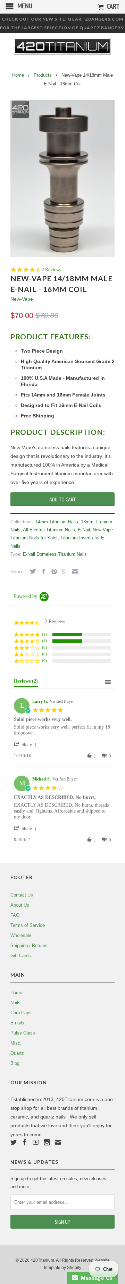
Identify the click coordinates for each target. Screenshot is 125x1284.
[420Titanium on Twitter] (13, 1142)
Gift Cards (20, 955)
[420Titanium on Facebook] (25, 1142)
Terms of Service (27, 925)
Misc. (16, 1043)
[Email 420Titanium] (58, 1142)
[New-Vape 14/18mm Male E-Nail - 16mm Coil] (62, 178)
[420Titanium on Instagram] (47, 1142)
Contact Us (21, 895)
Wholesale (20, 935)
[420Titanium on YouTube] (36, 1142)
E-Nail (84, 529)
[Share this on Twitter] (31, 571)
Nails (15, 1002)
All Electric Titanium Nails (49, 529)
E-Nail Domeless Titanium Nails (55, 554)
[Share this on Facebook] (42, 571)
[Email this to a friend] (73, 571)
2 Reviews (51, 269)
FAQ (14, 915)
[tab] (26, 682)
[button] (26, 744)
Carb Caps (21, 1012)
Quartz (17, 1053)
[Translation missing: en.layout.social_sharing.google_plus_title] (62, 571)
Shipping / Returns (29, 945)
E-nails (17, 1022)
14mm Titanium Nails (56, 521)
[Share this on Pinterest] (52, 571)
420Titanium (42, 1260)
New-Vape (21, 299)
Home (16, 992)
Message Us (95, 1278)
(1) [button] (44, 634)
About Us (19, 905)
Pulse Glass (22, 1033)
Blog (14, 1063)
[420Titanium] (62, 46)
